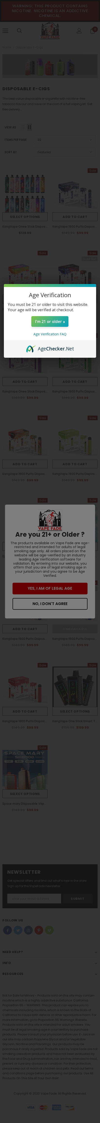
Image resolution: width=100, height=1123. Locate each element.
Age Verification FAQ (50, 334)
